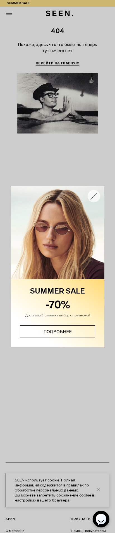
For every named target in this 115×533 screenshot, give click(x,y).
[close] (94, 196)
